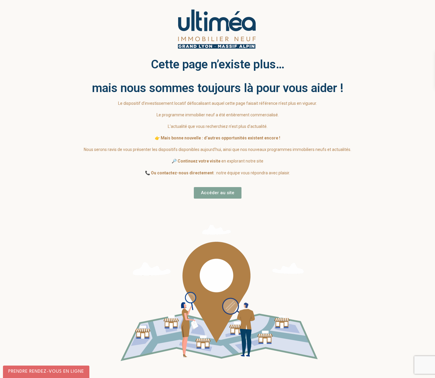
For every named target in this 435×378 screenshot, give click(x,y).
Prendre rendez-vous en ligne (46, 371)
